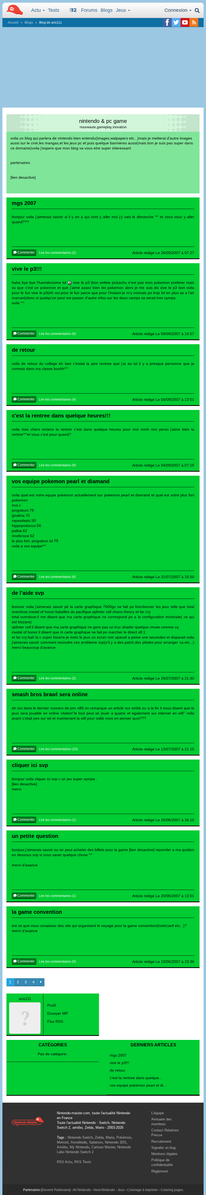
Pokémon (123, 1137)
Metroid (62, 1142)
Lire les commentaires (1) (57, 820)
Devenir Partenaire (55, 1190)
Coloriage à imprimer (142, 1190)
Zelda (99, 1137)
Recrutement (161, 1141)
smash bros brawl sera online (50, 694)
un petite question (35, 836)
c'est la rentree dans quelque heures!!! (61, 416)
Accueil (13, 22)
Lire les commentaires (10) (58, 749)
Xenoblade (79, 1142)
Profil (51, 1005)
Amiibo (62, 1147)
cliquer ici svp (30, 765)
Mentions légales (164, 1154)
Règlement (159, 1171)
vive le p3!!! (27, 269)
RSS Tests (82, 1162)
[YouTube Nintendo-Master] (185, 22)
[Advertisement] (103, 67)
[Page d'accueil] (27, 1121)
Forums (89, 10)
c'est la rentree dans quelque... (136, 1078)
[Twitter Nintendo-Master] (176, 22)
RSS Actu (64, 1162)
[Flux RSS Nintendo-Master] (193, 22)
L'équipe (157, 1113)
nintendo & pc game (103, 121)
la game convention (37, 912)
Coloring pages (172, 1190)
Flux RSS (55, 1021)
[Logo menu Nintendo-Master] (13, 9)
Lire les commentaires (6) (57, 577)
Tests (53, 10)
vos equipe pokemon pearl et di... (138, 1085)
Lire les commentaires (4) (57, 399)
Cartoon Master (103, 1147)
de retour (23, 350)
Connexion (176, 10)
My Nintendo (79, 1147)
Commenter (26, 252)
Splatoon (96, 1142)
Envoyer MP (57, 1013)
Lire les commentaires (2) (57, 253)
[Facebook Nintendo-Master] (167, 22)
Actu (36, 10)
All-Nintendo (82, 1190)
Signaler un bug (163, 1148)
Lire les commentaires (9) (57, 334)
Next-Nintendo (104, 1190)
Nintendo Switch (80, 1137)
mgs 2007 (24, 203)
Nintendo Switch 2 (79, 1152)
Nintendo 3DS (115, 1142)
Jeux (121, 10)
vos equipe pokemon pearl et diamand (60, 481)
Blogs (107, 10)
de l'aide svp (28, 593)
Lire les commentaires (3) (57, 961)
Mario (110, 1137)
